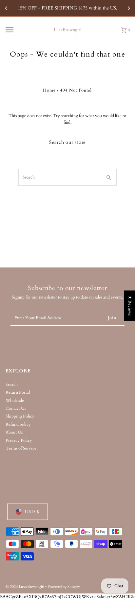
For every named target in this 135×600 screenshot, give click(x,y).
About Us (14, 432)
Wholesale (15, 400)
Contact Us (16, 408)
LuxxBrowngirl (67, 30)
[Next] (128, 8)
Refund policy (18, 424)
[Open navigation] (26, 30)
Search (12, 384)
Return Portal (18, 392)
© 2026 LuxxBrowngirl (25, 586)
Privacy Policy (19, 440)
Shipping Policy (20, 416)
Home (49, 90)
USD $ (32, 512)
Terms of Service (21, 448)
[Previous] (6, 8)
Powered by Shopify (64, 586)
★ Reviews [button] (130, 306)
